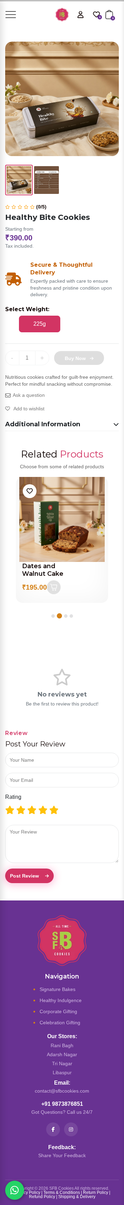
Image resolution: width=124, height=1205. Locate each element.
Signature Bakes (57, 989)
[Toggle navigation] (11, 14)
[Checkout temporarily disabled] (54, 580)
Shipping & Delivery (76, 1196)
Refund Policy (42, 1196)
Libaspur (62, 1072)
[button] (53, 616)
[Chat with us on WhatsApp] (14, 1190)
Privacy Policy (27, 1192)
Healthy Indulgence (61, 1000)
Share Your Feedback (62, 1155)
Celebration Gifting (60, 1022)
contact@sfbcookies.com (62, 1091)
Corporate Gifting (58, 1011)
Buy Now (75, 358)
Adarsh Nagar (62, 1054)
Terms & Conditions (61, 1192)
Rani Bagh (62, 1045)
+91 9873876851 (62, 1104)
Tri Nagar (62, 1063)
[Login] (80, 15)
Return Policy (95, 1192)
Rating (13, 797)
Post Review (24, 876)
